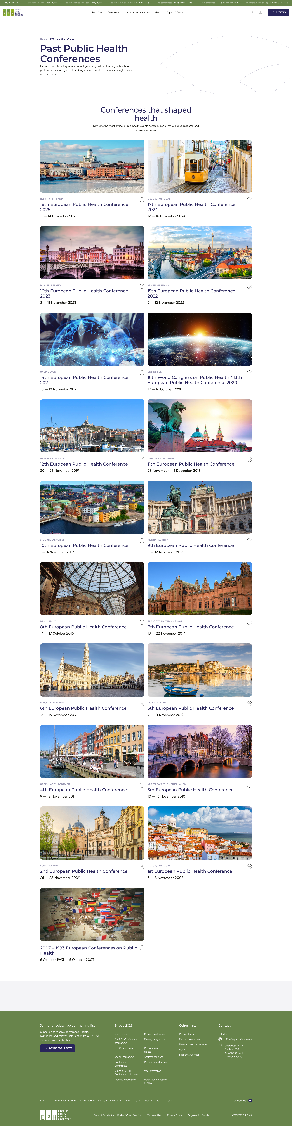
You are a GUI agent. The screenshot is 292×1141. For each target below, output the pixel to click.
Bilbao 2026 (96, 12)
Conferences (114, 12)
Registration (121, 1033)
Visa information (152, 1070)
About (158, 12)
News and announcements (138, 12)
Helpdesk (223, 1033)
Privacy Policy (174, 1115)
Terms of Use (154, 1115)
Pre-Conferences (124, 1047)
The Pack (247, 1115)
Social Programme (124, 1056)
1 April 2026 (28, 3)
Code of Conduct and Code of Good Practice (117, 1115)
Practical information (125, 1079)
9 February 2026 (257, 3)
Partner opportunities (155, 1061)
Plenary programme (154, 1039)
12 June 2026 (119, 3)
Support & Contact (175, 12)
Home (43, 38)
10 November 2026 (159, 3)
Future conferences (189, 1039)
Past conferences (188, 1033)
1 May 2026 (73, 3)
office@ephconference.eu (238, 1039)
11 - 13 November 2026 (204, 3)
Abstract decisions (153, 1056)
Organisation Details (198, 1115)
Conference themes (154, 1033)
